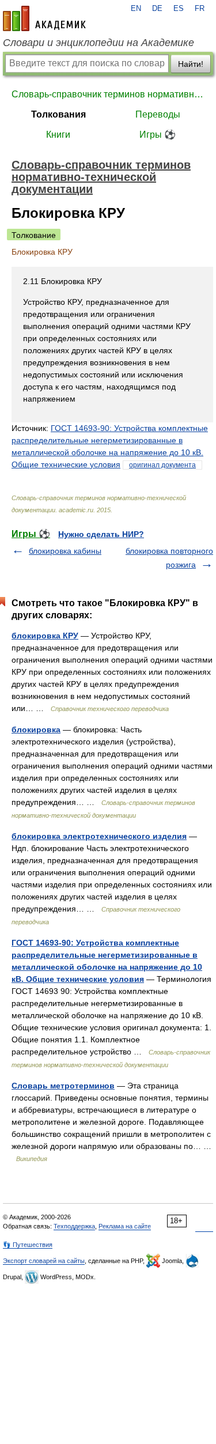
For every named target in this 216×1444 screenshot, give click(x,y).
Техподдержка (74, 1226)
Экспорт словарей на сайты (44, 1260)
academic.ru (44, 18)
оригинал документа (162, 465)
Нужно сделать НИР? (101, 534)
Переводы (157, 114)
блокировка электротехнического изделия (99, 836)
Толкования (58, 114)
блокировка (36, 729)
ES (178, 9)
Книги (58, 134)
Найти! (190, 64)
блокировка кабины (65, 550)
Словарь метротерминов (63, 1085)
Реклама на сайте (124, 1226)
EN (136, 9)
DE (157, 9)
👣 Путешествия (27, 1244)
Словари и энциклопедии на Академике (98, 42)
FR (199, 9)
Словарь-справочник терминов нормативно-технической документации (108, 94)
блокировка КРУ (45, 635)
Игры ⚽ (157, 134)
